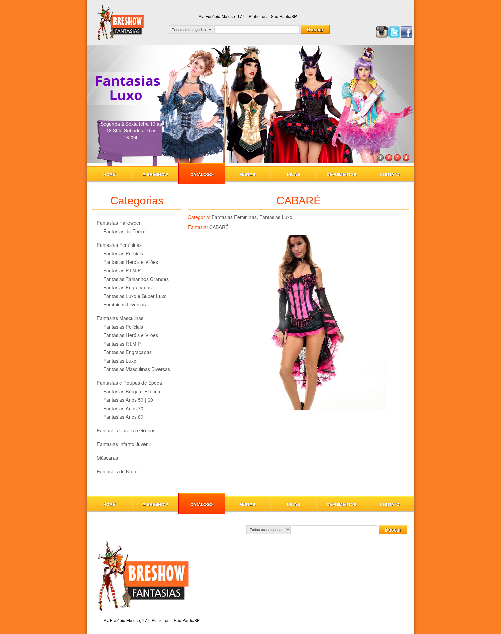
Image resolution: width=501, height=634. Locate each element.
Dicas (293, 174)
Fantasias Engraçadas (127, 287)
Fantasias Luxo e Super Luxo (135, 295)
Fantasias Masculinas (120, 318)
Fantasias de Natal (117, 471)
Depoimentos (341, 174)
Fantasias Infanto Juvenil (124, 444)
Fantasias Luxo (119, 360)
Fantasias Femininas (119, 244)
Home (109, 174)
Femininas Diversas (124, 304)
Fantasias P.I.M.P (122, 270)
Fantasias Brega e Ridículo (132, 391)
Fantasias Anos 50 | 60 (128, 399)
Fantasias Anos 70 (123, 408)
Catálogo (201, 174)
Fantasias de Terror (124, 231)
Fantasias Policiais (123, 253)
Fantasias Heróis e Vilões (130, 261)
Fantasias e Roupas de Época (129, 382)
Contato (389, 174)
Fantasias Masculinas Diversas (136, 369)
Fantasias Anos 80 (123, 416)
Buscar (315, 29)
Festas (247, 174)
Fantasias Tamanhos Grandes (136, 278)
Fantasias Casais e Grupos (126, 430)
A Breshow (155, 174)
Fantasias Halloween (119, 222)
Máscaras (107, 457)
